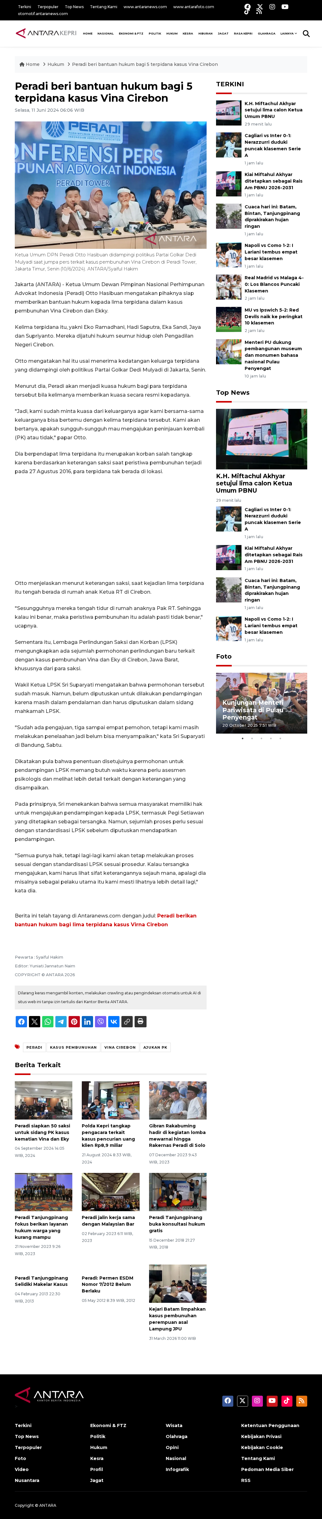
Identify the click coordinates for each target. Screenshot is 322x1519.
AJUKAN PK (155, 1047)
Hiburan (205, 33)
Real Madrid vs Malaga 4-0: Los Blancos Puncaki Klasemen (274, 284)
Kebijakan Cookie (262, 1447)
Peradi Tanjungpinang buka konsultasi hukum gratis (177, 1224)
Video (22, 1469)
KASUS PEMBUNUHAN (73, 1047)
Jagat (223, 33)
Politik (155, 33)
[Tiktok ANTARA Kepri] (247, 11)
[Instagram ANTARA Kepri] (272, 7)
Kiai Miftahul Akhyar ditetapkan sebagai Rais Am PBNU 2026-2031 (274, 181)
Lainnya (287, 33)
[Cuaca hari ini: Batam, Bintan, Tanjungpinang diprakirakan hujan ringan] (229, 216)
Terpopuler (47, 6)
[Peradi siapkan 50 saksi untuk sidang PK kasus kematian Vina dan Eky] (43, 1100)
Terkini (24, 6)
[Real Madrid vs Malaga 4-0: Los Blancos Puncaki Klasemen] (229, 287)
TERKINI (230, 84)
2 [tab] (252, 738)
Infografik (177, 1469)
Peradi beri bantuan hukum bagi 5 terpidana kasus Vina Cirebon (145, 64)
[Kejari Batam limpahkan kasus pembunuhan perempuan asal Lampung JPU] (178, 1283)
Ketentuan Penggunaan (270, 1425)
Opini (172, 1447)
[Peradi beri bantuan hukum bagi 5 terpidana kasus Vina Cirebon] (261, 439)
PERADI (34, 1047)
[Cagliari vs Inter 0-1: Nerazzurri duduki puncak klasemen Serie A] (229, 145)
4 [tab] (271, 738)
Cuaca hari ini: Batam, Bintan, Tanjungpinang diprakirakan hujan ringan (272, 590)
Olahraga (266, 33)
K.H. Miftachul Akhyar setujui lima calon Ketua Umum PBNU (274, 110)
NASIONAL (105, 33)
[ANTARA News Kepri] (46, 33)
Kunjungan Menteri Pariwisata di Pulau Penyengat (253, 710)
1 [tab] (243, 738)
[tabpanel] (261, 703)
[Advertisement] (111, 527)
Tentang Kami (103, 6)
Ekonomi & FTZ (131, 33)
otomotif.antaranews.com (43, 13)
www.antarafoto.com (193, 6)
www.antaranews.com (145, 6)
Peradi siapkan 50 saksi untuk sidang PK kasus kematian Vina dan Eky (42, 1132)
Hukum (172, 33)
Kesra (188, 33)
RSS (246, 1480)
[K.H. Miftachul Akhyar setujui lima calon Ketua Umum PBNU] (229, 112)
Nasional (176, 1458)
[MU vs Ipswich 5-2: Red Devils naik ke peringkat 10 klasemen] (229, 319)
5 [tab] (280, 738)
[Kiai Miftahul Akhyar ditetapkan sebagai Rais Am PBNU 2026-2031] (229, 183)
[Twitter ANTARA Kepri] (260, 7)
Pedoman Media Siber (267, 1469)
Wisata (174, 1425)
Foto (224, 656)
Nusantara (27, 1480)
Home (33, 64)
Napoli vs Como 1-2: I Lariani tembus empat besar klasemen (271, 252)
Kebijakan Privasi (261, 1436)
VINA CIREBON (120, 1047)
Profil (96, 1469)
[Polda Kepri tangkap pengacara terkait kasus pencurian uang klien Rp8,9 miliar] (110, 1100)
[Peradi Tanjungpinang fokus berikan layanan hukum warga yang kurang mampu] (43, 1192)
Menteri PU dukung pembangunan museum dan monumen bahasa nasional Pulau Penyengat (273, 355)
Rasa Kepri (243, 33)
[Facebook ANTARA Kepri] (247, 7)
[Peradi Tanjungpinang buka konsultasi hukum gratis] (178, 1192)
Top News (74, 6)
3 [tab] (261, 738)
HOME (87, 33)
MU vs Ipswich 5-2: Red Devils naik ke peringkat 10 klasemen (274, 316)
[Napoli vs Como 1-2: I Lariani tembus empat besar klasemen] (229, 255)
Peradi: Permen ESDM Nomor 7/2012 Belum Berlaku (107, 1284)
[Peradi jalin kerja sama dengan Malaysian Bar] (110, 1192)
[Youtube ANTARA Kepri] (285, 7)
